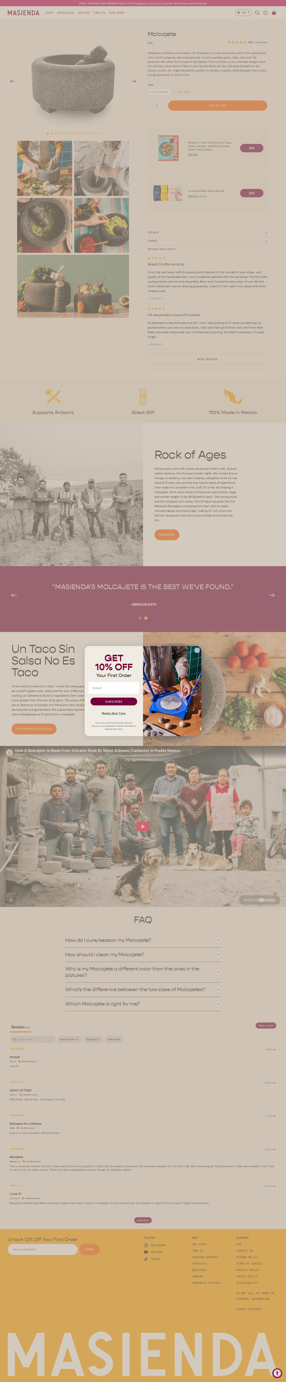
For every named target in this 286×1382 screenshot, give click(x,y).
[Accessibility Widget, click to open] (277, 1373)
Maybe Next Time (114, 713)
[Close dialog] (197, 650)
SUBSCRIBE (114, 701)
